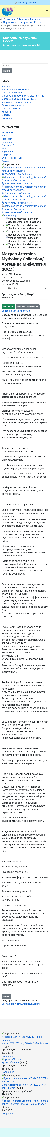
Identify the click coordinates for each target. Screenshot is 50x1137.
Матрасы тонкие (11, 108)
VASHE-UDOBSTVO (12, 158)
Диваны (6, 114)
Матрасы (35, 19)
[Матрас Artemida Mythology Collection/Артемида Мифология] (27, 220)
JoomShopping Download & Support (21, 1003)
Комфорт (11, 19)
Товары (23, 19)
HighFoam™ (8, 138)
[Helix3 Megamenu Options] (47, 11)
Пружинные (9, 22)
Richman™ (7, 154)
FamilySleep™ (9, 132)
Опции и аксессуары (13, 105)
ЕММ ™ (5, 148)
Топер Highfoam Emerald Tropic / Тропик (24, 1104)
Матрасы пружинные (13, 92)
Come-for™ (7, 161)
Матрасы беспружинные (15, 89)
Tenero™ (6, 135)
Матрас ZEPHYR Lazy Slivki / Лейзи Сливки (25, 1043)
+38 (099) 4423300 (27, 2)
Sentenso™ (7, 142)
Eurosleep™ (8, 145)
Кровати (6, 111)
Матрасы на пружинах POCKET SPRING (23, 95)
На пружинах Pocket (30, 22)
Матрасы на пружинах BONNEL (19, 98)
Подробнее (8, 1056)
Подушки (7, 118)
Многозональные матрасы (16, 102)
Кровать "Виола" (10, 1062)
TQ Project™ (8, 151)
